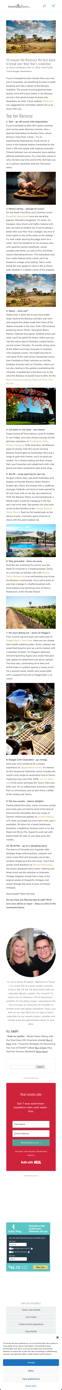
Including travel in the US (22, 1248)
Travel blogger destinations (19, 71)
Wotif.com (48, 101)
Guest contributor (17, 67)
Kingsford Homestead (17, 216)
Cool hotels (31, 1317)
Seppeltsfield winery (31, 767)
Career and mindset (31, 1309)
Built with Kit (31, 1162)
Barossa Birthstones (43, 864)
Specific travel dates (20, 1252)
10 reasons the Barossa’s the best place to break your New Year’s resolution (31, 61)
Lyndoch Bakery (45, 816)
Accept (31, 1362)
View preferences (31, 1378)
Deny (31, 1370)
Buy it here (40, 1047)
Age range (12, 1241)
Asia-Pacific (47, 67)
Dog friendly (31, 1331)
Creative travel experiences (31, 1324)
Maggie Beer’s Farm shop (19, 640)
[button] (57, 1337)
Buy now (40, 1267)
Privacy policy (31, 1386)
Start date (12, 1255)
